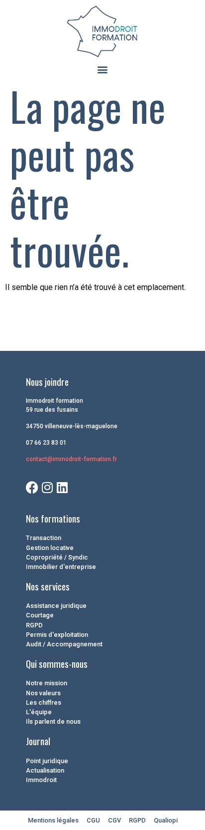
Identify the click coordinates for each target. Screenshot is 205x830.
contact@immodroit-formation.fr (71, 459)
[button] (103, 69)
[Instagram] (47, 487)
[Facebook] (32, 487)
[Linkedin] (62, 487)
